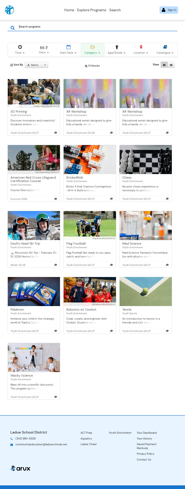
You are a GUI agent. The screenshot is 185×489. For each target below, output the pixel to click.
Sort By (18, 65)
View (156, 64)
